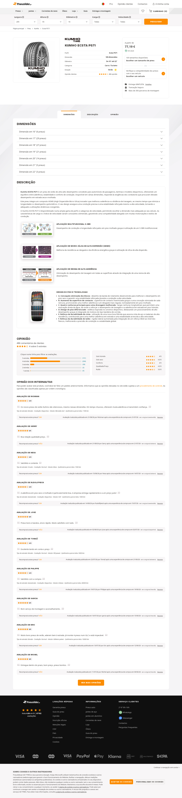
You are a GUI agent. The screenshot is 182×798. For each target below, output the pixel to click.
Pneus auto (90, 707)
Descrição (92, 114)
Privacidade (58, 737)
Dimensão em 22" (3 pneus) (32, 171)
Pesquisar (156, 22)
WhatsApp (127, 712)
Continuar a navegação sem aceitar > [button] (167, 767)
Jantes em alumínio (94, 716)
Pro (111, 4)
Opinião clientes (125, 4)
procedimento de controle (151, 386)
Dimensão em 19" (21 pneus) (32, 151)
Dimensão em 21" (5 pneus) (32, 165)
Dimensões (69, 114)
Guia (85, 11)
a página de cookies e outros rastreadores (71, 792)
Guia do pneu (58, 711)
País (54, 733)
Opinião (114, 114)
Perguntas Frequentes (128, 727)
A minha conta (162, 4)
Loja (74, 11)
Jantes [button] (31, 11)
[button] (53, 358)
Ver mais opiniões (91, 683)
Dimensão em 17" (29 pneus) (32, 138)
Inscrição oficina (59, 720)
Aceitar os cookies (121, 782)
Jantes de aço (91, 711)
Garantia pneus (59, 707)
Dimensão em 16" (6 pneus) (32, 131)
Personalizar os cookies (149, 782)
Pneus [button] (18, 11)
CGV (54, 729)
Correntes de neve (49, 11)
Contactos (142, 4)
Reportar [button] (160, 417)
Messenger (127, 718)
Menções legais (59, 724)
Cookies (56, 742)
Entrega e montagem (101, 11)
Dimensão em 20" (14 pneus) (32, 158)
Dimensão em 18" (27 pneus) (32, 145)
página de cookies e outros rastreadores (74, 787)
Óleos (64, 11)
